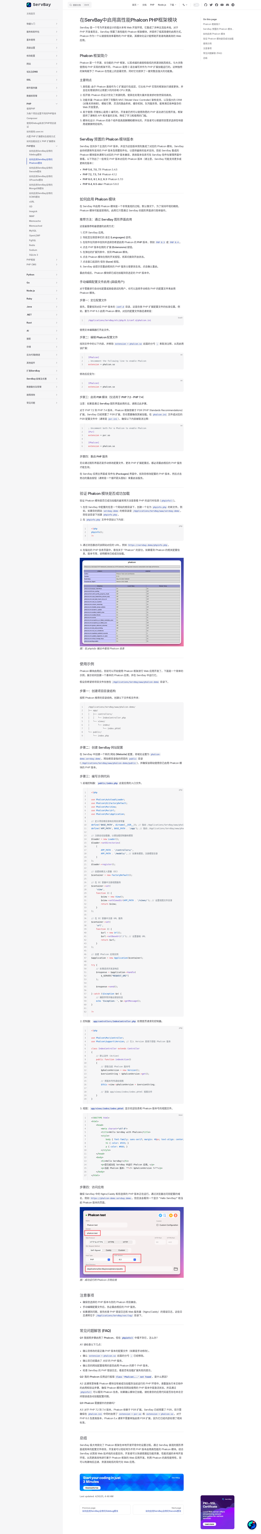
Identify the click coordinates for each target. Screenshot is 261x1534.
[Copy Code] (179, 320)
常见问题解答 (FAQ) (212, 53)
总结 (205, 58)
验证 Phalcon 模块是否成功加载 (218, 38)
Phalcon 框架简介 (211, 24)
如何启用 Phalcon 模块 (214, 33)
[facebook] (216, 5)
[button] (42, 23)
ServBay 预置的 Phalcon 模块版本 (218, 29)
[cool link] (233, 5)
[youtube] (222, 5)
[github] (205, 5)
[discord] (227, 5)
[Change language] (185, 5)
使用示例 (207, 43)
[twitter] (211, 5)
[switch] (196, 4)
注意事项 (207, 48)
